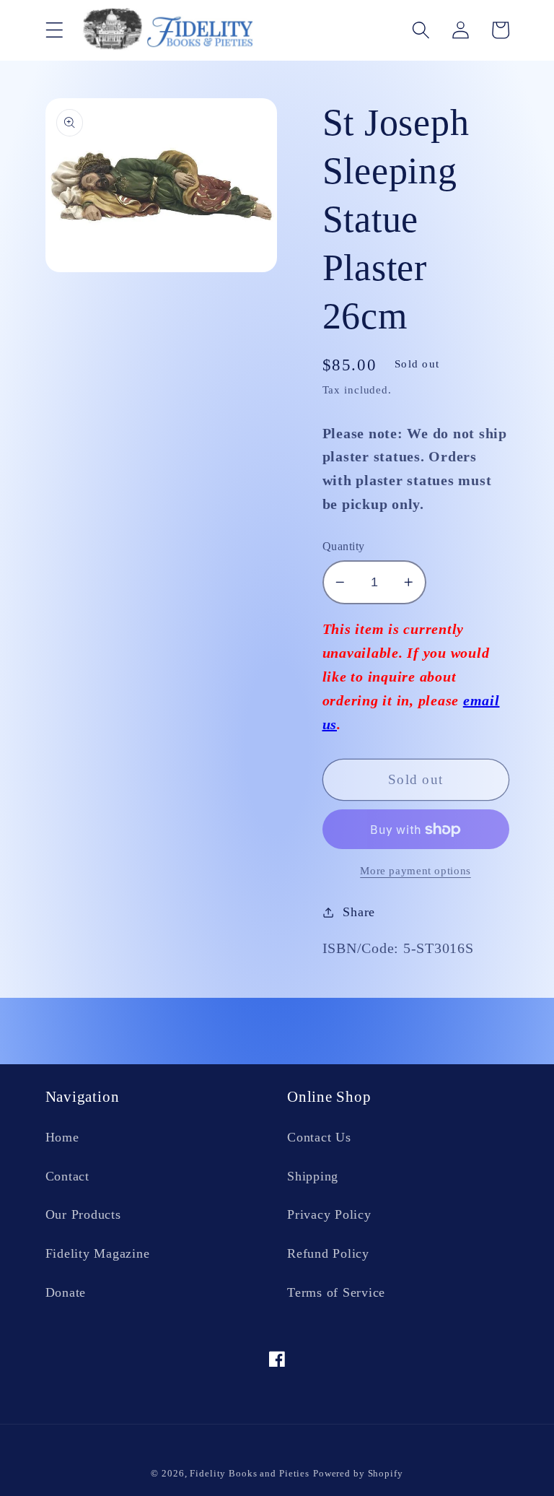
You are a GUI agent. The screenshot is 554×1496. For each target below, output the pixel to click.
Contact (67, 1176)
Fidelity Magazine (97, 1253)
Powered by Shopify (358, 1474)
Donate (66, 1292)
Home (62, 1137)
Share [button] (359, 912)
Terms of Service (336, 1292)
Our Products (83, 1214)
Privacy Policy (329, 1214)
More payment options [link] (415, 871)
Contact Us (319, 1137)
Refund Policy (328, 1253)
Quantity (343, 546)
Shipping (312, 1176)
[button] (54, 30)
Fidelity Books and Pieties (249, 1474)
